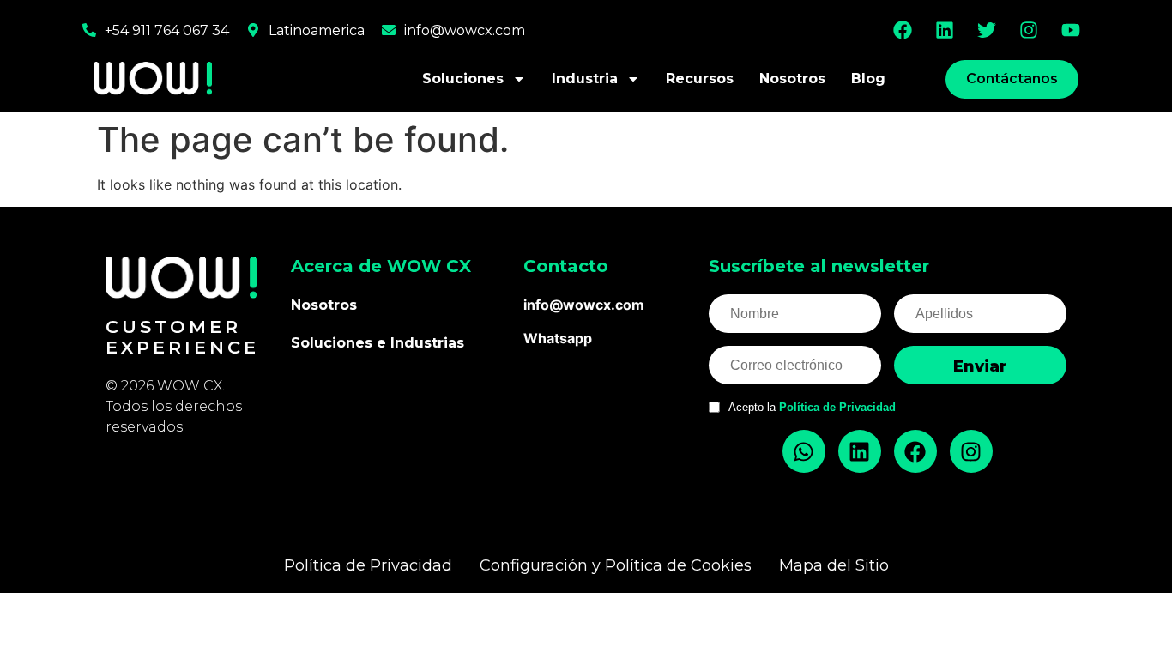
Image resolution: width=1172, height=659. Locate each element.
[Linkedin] (945, 30)
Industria (585, 78)
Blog (868, 78)
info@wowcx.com (464, 30)
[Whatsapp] (803, 451)
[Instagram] (1029, 30)
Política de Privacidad (837, 407)
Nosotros (792, 78)
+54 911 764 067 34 (167, 30)
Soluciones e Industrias (377, 343)
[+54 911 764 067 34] (89, 30)
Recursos (700, 78)
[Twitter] (987, 30)
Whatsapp (557, 338)
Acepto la (812, 407)
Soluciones (463, 78)
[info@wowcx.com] (389, 30)
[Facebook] (902, 30)
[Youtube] (1071, 30)
